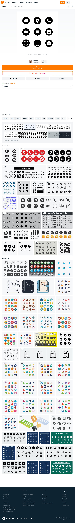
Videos (21, 2)
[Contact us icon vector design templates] (35, 235)
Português (63, 499)
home (18, 118)
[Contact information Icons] (15, 268)
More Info (6, 86)
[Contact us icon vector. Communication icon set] (65, 248)
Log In (67, 2)
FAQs (43, 494)
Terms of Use (53, 519)
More (35, 2)
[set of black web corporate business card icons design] (38, 188)
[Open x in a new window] (28, 518)
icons (12, 118)
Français (63, 503)
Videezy (5, 499)
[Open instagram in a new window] (19, 518)
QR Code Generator (8, 511)
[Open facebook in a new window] (17, 518)
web (31, 118)
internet (38, 118)
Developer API (6, 505)
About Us (44, 499)
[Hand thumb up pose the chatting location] (34, 423)
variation (50, 118)
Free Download (37, 67)
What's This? (12, 83)
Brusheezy (5, 494)
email (63, 118)
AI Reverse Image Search (9, 507)
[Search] (67, 6)
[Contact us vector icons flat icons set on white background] (59, 188)
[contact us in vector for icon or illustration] (23, 188)
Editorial (28, 2)
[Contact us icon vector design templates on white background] (7, 235)
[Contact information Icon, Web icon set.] (42, 268)
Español (63, 496)
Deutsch (63, 501)
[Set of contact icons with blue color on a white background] (64, 268)
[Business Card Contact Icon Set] (9, 188)
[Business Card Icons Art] (14, 438)
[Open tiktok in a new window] (26, 518)
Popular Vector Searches (29, 501)
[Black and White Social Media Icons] (21, 220)
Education (5, 503)
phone (57, 118)
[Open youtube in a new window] (31, 518)
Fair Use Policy (67, 519)
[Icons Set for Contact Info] (57, 220)
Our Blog (44, 501)
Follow (43, 62)
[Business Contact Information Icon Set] (45, 248)
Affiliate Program (27, 499)
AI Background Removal (9, 509)
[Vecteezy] (2, 2)
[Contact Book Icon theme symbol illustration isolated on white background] (28, 286)
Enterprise (5, 501)
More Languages (65, 505)
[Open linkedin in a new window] (21, 518)
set (44, 118)
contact (5, 118)
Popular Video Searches (28, 505)
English (63, 494)
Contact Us (44, 496)
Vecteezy (5, 496)
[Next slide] (69, 118)
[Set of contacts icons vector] (65, 339)
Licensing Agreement (28, 494)
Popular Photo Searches (28, 503)
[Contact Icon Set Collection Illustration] (64, 286)
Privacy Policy (60, 519)
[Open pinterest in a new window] (24, 518)
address (25, 118)
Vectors (7, 2)
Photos (14, 2)
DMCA (24, 496)
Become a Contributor (47, 503)
